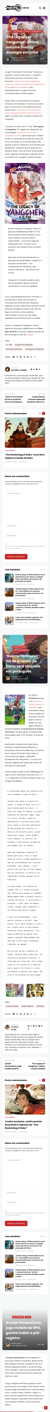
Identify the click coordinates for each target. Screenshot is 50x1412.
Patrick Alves (20, 584)
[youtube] (37, 369)
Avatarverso (18, 31)
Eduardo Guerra (17, 58)
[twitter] (31, 1026)
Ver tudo (42, 569)
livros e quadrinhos (21, 87)
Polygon (29, 334)
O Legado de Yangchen (23, 345)
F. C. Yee (9, 345)
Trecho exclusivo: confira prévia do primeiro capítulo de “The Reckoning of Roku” (23, 1125)
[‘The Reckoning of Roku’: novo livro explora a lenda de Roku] (25, 432)
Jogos (27, 1317)
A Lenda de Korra (19, 647)
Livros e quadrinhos (33, 31)
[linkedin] (34, 369)
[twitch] (42, 1026)
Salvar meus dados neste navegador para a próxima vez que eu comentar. (25, 547)
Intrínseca (40, 1006)
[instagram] (31, 369)
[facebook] (28, 1026)
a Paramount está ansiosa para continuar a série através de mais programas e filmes (25, 84)
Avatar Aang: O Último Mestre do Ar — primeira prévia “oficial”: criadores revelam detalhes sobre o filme (30, 606)
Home (8, 31)
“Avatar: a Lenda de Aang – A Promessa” (36, 704)
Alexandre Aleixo (21, 623)
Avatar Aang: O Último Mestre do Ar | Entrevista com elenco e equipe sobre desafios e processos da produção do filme (30, 578)
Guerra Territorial (27, 1006)
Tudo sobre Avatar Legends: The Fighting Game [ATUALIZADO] (29, 618)
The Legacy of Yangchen (34, 349)
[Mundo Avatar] (17, 7)
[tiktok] (39, 369)
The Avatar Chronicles (14, 349)
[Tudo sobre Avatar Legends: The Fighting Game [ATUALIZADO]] (9, 620)
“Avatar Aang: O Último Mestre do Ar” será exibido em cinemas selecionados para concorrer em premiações (29, 592)
